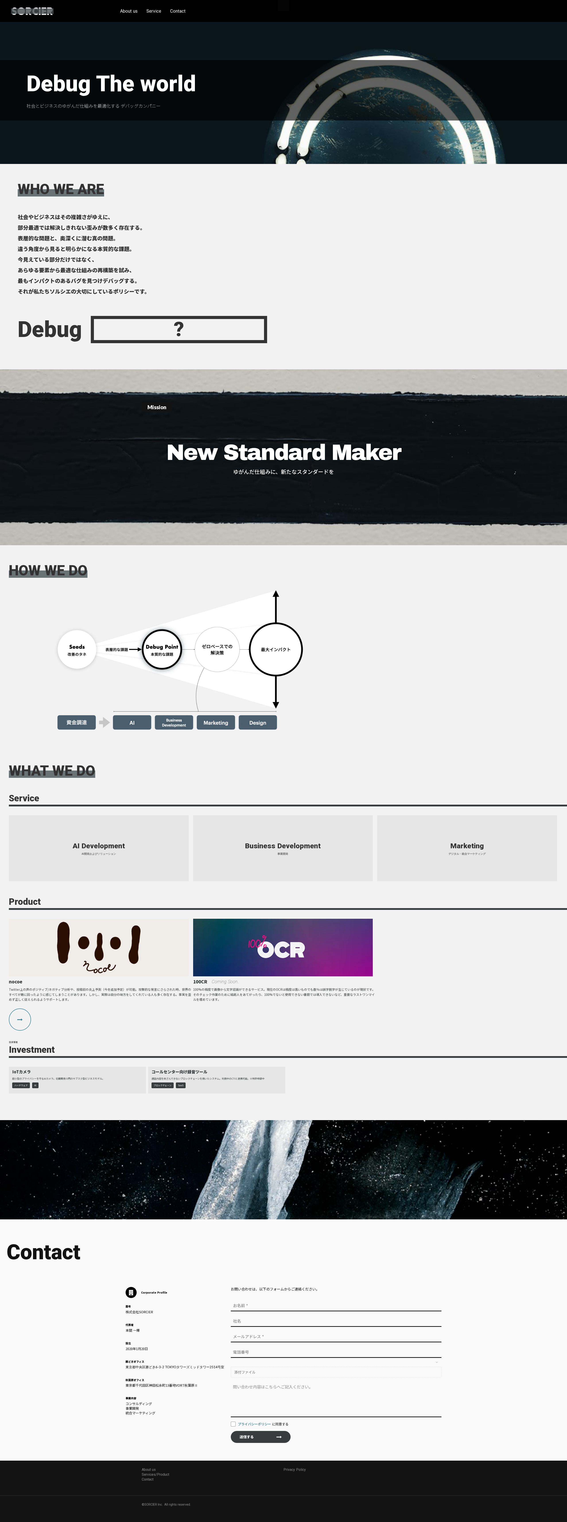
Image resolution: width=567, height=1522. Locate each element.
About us (129, 11)
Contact (178, 11)
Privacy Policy (295, 1470)
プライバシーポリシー (254, 1424)
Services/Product (155, 1474)
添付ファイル (245, 1372)
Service (153, 11)
